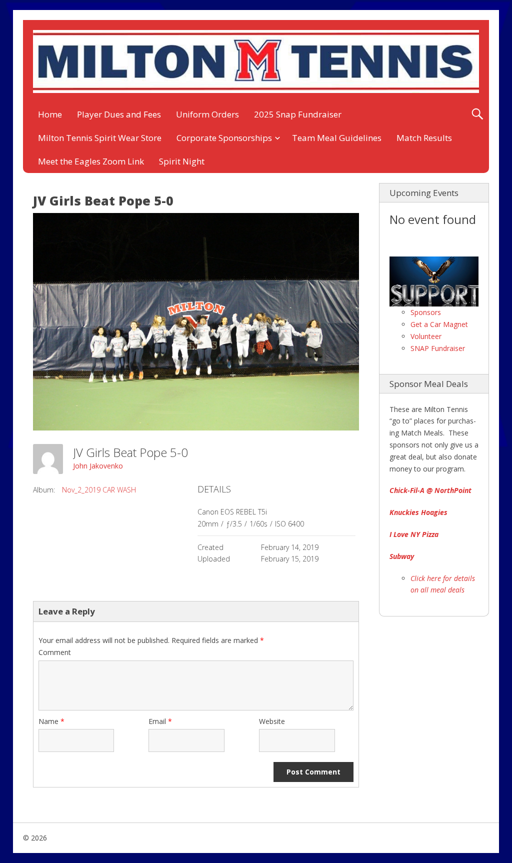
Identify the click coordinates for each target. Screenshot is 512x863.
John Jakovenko (98, 465)
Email (160, 721)
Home (50, 114)
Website (272, 721)
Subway (402, 556)
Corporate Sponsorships (224, 138)
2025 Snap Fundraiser (298, 114)
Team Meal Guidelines (337, 138)
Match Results (424, 138)
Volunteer (426, 336)
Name (51, 721)
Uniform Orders (207, 114)
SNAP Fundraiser (437, 348)
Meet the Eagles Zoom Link (91, 161)
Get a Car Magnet (439, 324)
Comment (54, 652)
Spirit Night (181, 161)
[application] (434, 281)
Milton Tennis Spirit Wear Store (100, 138)
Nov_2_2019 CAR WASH (99, 489)
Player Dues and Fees (119, 114)
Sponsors (425, 312)
